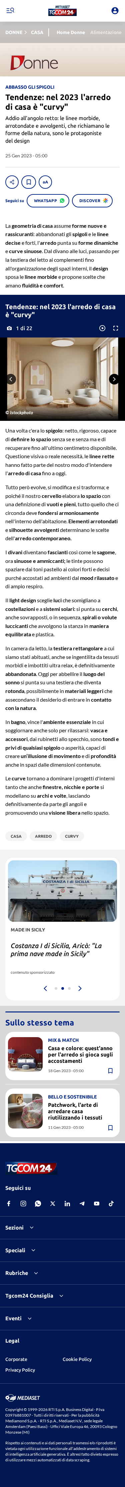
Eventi (13, 1318)
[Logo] (62, 10)
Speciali (15, 1250)
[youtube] (96, 1203)
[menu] (10, 10)
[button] (62, 10)
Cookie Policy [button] (77, 1359)
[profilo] (115, 10)
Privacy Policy (20, 1370)
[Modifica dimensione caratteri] (45, 182)
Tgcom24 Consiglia (29, 1296)
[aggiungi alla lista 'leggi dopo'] (28, 182)
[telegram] (82, 1203)
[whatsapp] (38, 1203)
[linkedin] (67, 1203)
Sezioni (14, 1228)
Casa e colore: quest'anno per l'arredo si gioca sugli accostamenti (80, 1054)
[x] (52, 1203)
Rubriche (16, 1273)
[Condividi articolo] (12, 182)
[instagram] (23, 1203)
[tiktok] (111, 1203)
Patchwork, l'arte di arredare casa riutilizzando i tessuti (75, 1111)
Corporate (16, 1359)
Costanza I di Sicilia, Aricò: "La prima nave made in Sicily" (56, 949)
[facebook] (8, 1203)
